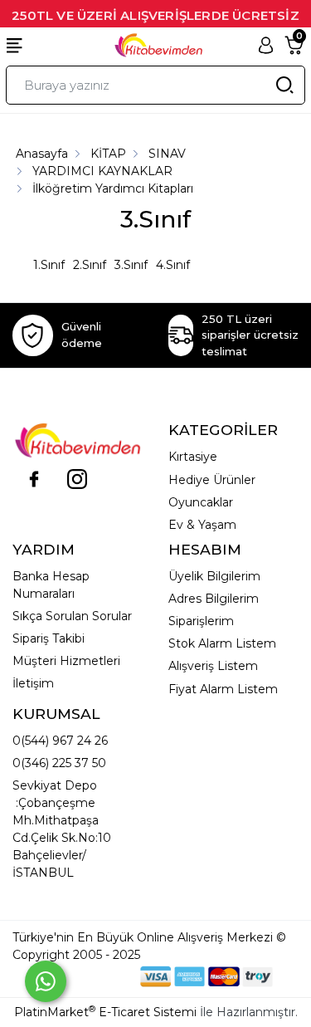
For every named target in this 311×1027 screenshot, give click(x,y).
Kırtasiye (192, 456)
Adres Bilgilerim (213, 598)
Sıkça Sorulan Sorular (72, 616)
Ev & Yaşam (202, 524)
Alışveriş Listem (213, 665)
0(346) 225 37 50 (59, 763)
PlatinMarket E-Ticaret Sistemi (105, 1012)
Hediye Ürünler (211, 479)
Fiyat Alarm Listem (223, 689)
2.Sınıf (89, 264)
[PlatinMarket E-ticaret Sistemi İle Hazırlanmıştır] (83, 976)
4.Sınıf (173, 264)
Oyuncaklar (200, 502)
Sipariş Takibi (48, 638)
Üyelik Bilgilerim (214, 576)
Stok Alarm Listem (222, 643)
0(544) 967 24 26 (60, 740)
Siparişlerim (201, 621)
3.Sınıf (131, 264)
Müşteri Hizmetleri (66, 660)
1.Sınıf (49, 264)
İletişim (33, 683)
